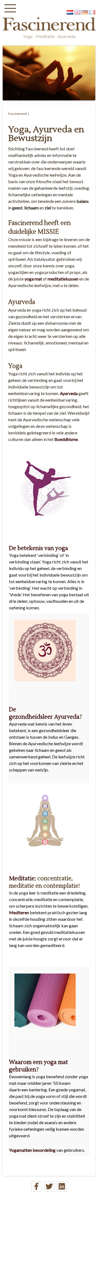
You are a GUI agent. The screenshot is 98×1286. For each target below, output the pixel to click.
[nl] (70, 12)
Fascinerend (17, 114)
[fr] (92, 12)
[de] (84, 12)
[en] (77, 12)
